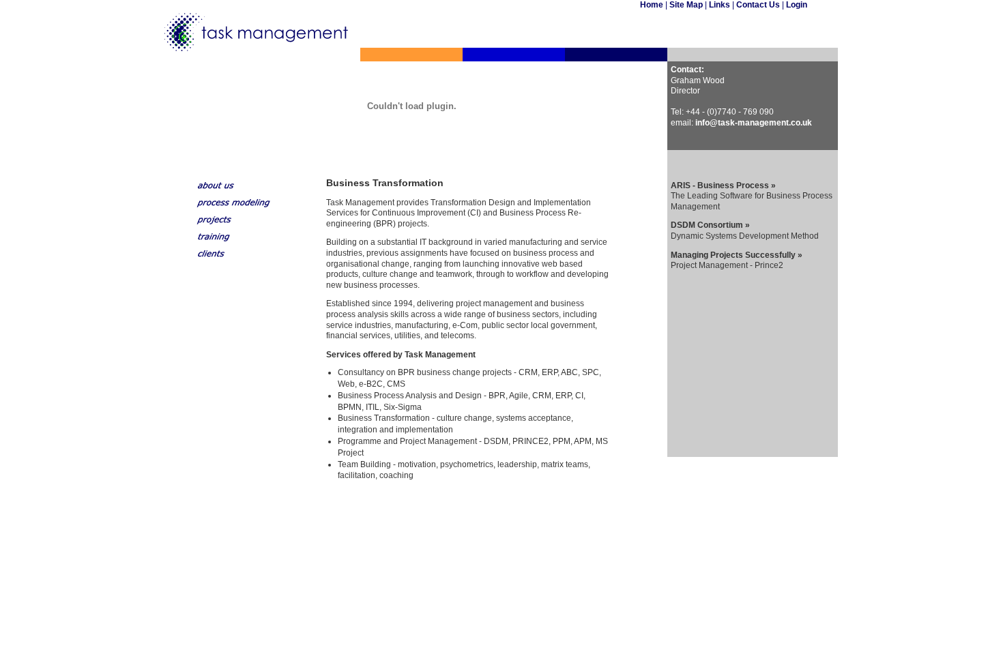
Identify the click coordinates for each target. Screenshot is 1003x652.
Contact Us (758, 5)
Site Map (686, 5)
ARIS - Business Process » (723, 185)
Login (796, 5)
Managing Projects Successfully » (736, 255)
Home (652, 5)
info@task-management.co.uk (753, 123)
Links (719, 5)
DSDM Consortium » (710, 225)
